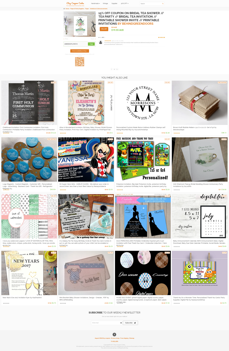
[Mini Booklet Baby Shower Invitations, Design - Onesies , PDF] (86, 273)
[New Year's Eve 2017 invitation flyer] (29, 273)
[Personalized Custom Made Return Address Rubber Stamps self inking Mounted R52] (143, 103)
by (135, 23)
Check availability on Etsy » (79, 51)
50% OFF (124, 3)
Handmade (95, 3)
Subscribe (128, 323)
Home (67, 8)
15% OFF (104, 29)
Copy (91, 44)
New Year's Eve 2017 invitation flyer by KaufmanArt (22, 298)
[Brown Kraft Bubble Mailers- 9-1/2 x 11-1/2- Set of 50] (200, 103)
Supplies (114, 3)
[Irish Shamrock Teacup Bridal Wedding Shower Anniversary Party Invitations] (200, 159)
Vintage (105, 3)
